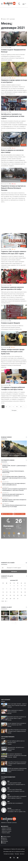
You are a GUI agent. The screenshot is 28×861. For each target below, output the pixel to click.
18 (21, 592)
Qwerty (9, 808)
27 (3, 598)
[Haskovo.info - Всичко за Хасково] (10, 3)
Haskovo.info (14, 849)
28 (6, 598)
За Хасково (5, 841)
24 (17, 595)
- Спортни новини (5, 832)
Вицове (4, 842)
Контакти (22, 853)
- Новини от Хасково (6, 828)
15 (10, 592)
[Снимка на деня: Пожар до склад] (23, 618)
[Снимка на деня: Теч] (5, 613)
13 (3, 592)
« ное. (2, 601)
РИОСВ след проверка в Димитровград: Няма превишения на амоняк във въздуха (17, 770)
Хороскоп (4, 839)
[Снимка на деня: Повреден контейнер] (23, 613)
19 (25, 592)
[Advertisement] (14, 217)
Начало (4, 19)
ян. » (6, 601)
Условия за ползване (9, 853)
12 (25, 588)
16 (14, 592)
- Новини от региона (6, 829)
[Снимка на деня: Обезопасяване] (5, 618)
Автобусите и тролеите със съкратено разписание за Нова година (12, 116)
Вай (8, 781)
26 (25, 595)
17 (17, 592)
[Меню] (2, 4)
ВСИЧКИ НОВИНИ (7, 514)
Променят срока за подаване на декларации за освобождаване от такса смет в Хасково (14, 453)
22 (10, 595)
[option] (14, 449)
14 (6, 592)
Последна (14, 410)
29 (10, 598)
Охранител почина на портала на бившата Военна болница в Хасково (13, 188)
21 (6, 595)
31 (17, 598)
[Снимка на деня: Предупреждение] (14, 618)
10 (16, 406)
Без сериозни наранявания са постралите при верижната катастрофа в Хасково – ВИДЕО (16, 755)
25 (21, 595)
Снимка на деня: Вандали (10, 323)
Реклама (17, 853)
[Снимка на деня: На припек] (14, 613)
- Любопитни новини (6, 831)
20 (20, 406)
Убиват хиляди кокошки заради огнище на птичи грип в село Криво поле (12, 352)
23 (14, 595)
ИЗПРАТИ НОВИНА (20, 514)
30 (14, 598)
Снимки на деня (6, 836)
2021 (8, 19)
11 (21, 588)
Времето (4, 838)
